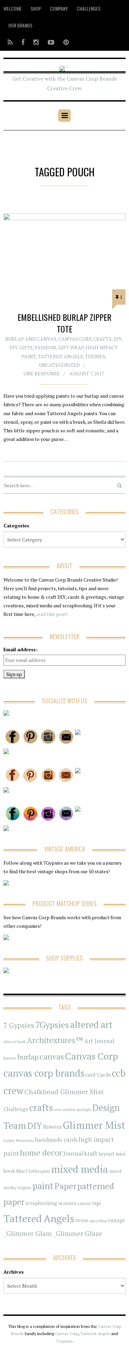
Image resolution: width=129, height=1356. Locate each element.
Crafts (102, 339)
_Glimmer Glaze (77, 1233)
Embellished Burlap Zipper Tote (64, 323)
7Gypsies (52, 1024)
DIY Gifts (21, 347)
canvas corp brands (43, 1073)
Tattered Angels (60, 356)
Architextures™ (55, 1040)
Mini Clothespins (33, 1171)
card (90, 1074)
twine (81, 1220)
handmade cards (56, 1140)
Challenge (15, 1109)
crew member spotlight (72, 1109)
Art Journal (99, 1041)
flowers (52, 1127)
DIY (117, 339)
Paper (65, 1186)
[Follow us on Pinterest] (64, 42)
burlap (28, 1057)
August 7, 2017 (86, 373)
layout (106, 1153)
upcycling (98, 1220)
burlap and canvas (30, 339)
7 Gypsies (18, 1025)
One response (41, 373)
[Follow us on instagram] (36, 42)
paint (42, 1186)
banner (9, 1058)
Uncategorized (59, 365)
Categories (16, 525)
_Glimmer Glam (27, 1233)
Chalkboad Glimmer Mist (64, 1091)
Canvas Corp (74, 339)
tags (96, 1203)
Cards (104, 1074)
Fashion (45, 347)
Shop (36, 8)
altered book (14, 1041)
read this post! (51, 614)
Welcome (12, 8)
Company (59, 8)
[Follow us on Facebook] (23, 42)
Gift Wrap (71, 347)
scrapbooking (41, 1203)
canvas (52, 1056)
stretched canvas (74, 1203)
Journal (73, 1153)
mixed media (79, 1169)
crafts (41, 1107)
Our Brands (20, 25)
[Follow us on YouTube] (51, 42)
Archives (13, 1272)
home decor (41, 1152)
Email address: (20, 649)
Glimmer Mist (94, 1125)
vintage (116, 1220)
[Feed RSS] (10, 42)
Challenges (88, 8)
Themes (95, 356)
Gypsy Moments (18, 1140)
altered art (91, 1025)
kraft (90, 1153)
